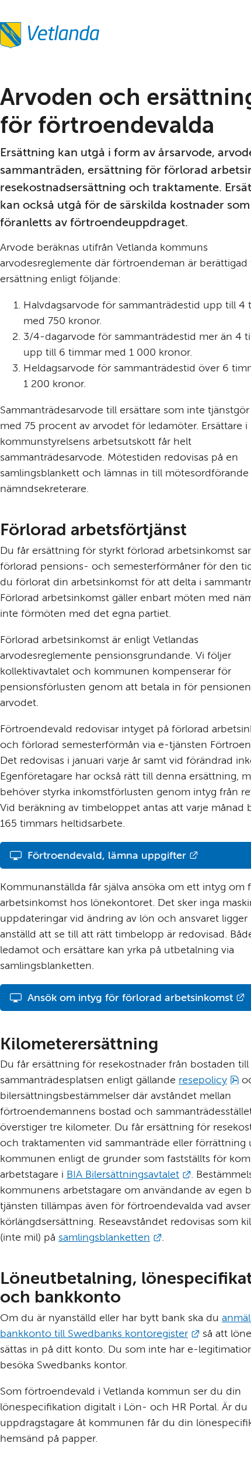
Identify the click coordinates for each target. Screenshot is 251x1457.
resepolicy (209, 1080)
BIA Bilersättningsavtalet (129, 1174)
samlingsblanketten (110, 1237)
